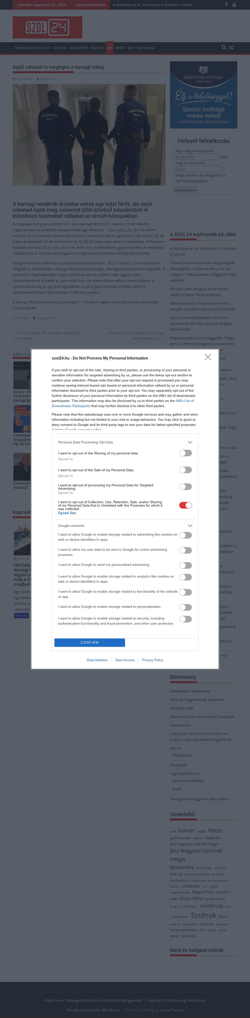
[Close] (209, 358)
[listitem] (125, 442)
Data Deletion (97, 660)
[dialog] (125, 509)
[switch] (185, 453)
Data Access (125, 660)
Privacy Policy (152, 660)
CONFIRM (90, 642)
